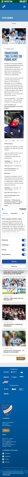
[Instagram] (3, 456)
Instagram (7, 456)
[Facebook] (3, 453)
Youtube (7, 462)
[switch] (24, 245)
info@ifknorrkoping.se (11, 441)
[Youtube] (3, 462)
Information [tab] (14, 213)
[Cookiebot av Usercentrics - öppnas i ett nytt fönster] (19, 209)
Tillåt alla (14, 261)
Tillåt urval (14, 266)
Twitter (7, 459)
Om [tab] (23, 213)
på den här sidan (6, 474)
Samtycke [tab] (5, 213)
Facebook (7, 453)
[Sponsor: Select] (23, 2)
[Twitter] (3, 459)
